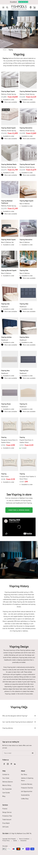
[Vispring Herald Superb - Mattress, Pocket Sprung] (9, 116)
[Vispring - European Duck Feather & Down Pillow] (28, 462)
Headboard (4, 307)
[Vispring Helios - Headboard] (28, 326)
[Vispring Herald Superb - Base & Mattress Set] (9, 228)
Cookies (15, 840)
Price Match (6, 823)
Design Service (6, 812)
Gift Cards (5, 827)
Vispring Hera (5, 370)
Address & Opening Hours (27, 779)
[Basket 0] (34, 7)
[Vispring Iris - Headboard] (28, 392)
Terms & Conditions (24, 838)
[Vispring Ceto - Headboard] (9, 292)
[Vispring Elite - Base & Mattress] (28, 259)
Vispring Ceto (5, 304)
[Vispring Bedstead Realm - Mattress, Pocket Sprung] (9, 153)
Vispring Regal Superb (8, 91)
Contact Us (5, 774)
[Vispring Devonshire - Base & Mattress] (28, 228)
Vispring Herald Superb (8, 128)
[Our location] (30, 7)
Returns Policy (6, 785)
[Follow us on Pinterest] (11, 764)
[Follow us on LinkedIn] (15, 764)
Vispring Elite (24, 270)
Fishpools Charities (27, 788)
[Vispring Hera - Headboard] (9, 359)
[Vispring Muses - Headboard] (9, 392)
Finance (4, 809)
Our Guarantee (7, 789)
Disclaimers (23, 840)
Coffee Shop (24, 799)
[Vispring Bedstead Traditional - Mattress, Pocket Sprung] (9, 189)
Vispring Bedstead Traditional (6, 202)
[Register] (32, 753)
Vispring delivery (7, 728)
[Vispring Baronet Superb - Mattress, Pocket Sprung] (28, 153)
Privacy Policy (6, 840)
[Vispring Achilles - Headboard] (9, 326)
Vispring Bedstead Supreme (28, 91)
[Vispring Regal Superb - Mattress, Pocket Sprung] (9, 80)
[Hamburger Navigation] (3, 7)
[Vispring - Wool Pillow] (9, 462)
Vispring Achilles (6, 337)
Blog (3, 796)
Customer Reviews (26, 784)
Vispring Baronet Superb (27, 164)
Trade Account (6, 819)
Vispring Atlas (24, 304)
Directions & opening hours (19, 510)
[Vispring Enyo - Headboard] (28, 359)
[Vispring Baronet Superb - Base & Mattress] (9, 259)
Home (4, 50)
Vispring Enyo (24, 370)
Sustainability (25, 795)
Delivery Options (7, 782)
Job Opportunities (26, 791)
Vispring (3, 437)
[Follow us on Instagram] (8, 764)
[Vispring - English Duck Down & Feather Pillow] (28, 426)
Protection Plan (7, 816)
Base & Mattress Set (7, 242)
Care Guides (6, 792)
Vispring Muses (6, 404)
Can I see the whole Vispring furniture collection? (17, 722)
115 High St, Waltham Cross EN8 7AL (20, 833)
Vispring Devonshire (26, 128)
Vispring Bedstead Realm (9, 164)
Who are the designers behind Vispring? (14, 716)
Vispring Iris (23, 404)
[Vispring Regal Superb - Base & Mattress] (28, 189)
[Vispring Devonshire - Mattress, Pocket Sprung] (28, 116)
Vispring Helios (24, 337)
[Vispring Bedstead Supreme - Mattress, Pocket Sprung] (28, 80)
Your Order (5, 778)
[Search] (7, 7)
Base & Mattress (25, 203)
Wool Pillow (5, 476)
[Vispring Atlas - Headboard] (28, 292)
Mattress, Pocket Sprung (8, 94)
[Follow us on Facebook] (4, 764)
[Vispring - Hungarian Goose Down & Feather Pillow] (9, 426)
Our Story (24, 774)
